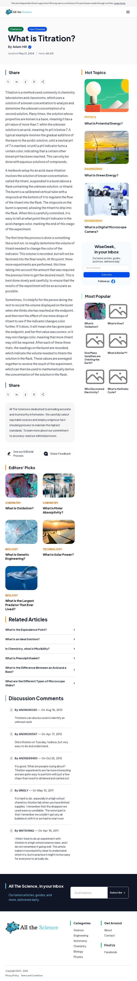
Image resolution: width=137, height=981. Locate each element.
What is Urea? (116, 323)
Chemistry (13, 503)
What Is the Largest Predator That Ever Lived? (19, 605)
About (108, 930)
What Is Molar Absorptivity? (53, 510)
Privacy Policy (12, 975)
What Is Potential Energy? (104, 123)
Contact (109, 935)
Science (79, 930)
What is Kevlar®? (117, 352)
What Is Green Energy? (101, 175)
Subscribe (107, 274)
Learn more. (120, 3)
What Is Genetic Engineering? (17, 557)
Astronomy (80, 940)
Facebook (110, 952)
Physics (90, 117)
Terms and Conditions (32, 975)
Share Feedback (60, 453)
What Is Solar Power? (58, 554)
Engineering (93, 169)
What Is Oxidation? (19, 508)
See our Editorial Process (23, 453)
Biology (11, 549)
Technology (52, 549)
